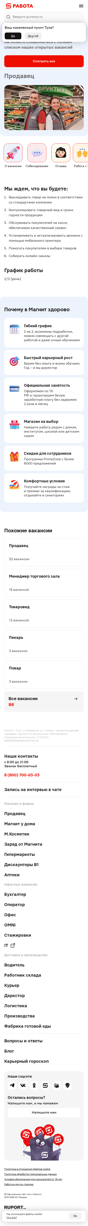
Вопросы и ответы (23, 1040)
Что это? (11, 1217)
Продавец (14, 813)
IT (6, 945)
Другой (33, 36)
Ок (75, 1215)
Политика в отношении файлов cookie (27, 1169)
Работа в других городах (19, 1184)
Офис (10, 914)
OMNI (10, 925)
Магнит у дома (19, 823)
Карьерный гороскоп (26, 1061)
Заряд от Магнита (23, 844)
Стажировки (17, 935)
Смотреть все (44, 61)
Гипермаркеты (19, 854)
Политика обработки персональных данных (30, 1174)
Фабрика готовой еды (27, 1026)
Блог (9, 1051)
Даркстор (14, 995)
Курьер (11, 985)
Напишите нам (44, 1112)
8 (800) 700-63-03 (22, 775)
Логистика (15, 1005)
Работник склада (22, 975)
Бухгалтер (15, 894)
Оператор (14, 904)
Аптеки (12, 874)
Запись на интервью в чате (33, 789)
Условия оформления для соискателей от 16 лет (33, 1179)
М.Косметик (16, 834)
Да (13, 36)
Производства (19, 1016)
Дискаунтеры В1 (21, 864)
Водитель (14, 964)
